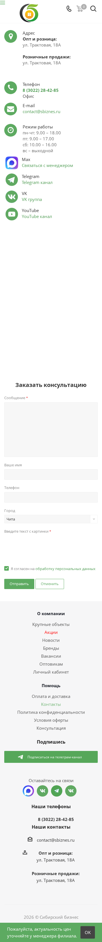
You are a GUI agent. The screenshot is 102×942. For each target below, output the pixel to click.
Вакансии (51, 656)
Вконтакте (42, 791)
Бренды (51, 648)
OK (88, 932)
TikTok (70, 791)
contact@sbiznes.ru (41, 111)
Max (28, 791)
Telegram (56, 791)
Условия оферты (51, 720)
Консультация (51, 728)
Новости (51, 640)
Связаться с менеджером (47, 165)
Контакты (51, 704)
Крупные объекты (51, 624)
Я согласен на (53, 568)
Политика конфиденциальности (51, 712)
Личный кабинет (51, 672)
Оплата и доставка (51, 696)
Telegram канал (37, 182)
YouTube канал (37, 216)
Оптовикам (51, 664)
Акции (51, 632)
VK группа (32, 199)
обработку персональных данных (65, 568)
